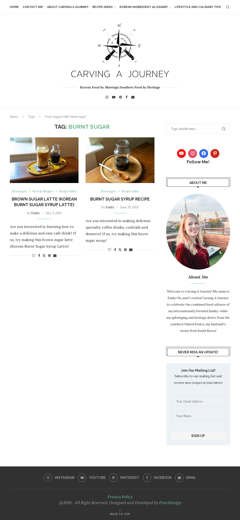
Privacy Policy (120, 496)
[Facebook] (127, 97)
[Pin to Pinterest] (49, 255)
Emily (35, 213)
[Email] (133, 97)
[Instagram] (106, 97)
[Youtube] (113, 97)
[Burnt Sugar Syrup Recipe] (120, 160)
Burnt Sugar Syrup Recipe (120, 199)
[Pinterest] (120, 97)
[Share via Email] (54, 255)
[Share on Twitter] (44, 255)
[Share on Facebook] (39, 255)
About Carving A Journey (68, 7)
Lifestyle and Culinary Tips (198, 7)
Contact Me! (32, 7)
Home (14, 7)
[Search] (227, 7)
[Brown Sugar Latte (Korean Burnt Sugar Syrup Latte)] (44, 160)
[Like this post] (33, 255)
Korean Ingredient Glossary (144, 7)
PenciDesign (170, 502)
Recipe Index (102, 7)
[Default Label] (215, 153)
